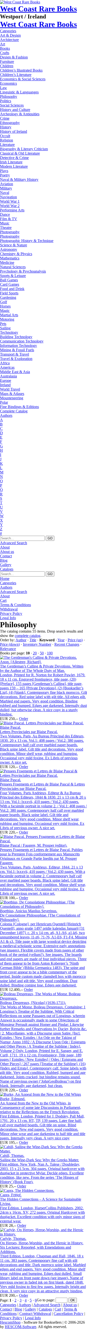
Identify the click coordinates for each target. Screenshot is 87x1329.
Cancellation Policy (68, 1314)
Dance (5, 214)
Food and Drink (12, 289)
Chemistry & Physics (16, 254)
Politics (5, 101)
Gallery (5, 565)
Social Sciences (12, 105)
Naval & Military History (19, 179)
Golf (3, 302)
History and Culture (15, 110)
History (5, 127)
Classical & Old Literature (20, 153)
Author (20, 640)
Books (5, 48)
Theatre (6, 228)
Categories (8, 31)
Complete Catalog (14, 411)
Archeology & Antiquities (19, 114)
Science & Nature (13, 245)
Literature (7, 144)
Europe (5, 380)
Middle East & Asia (15, 372)
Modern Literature (14, 166)
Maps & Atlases (12, 394)
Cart (3, 600)
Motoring (7, 319)
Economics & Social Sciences (22, 79)
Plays (4, 171)
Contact (6, 556)
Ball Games (9, 280)
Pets (3, 324)
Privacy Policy (11, 613)
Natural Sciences (13, 267)
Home (4, 579)
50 (42, 653)
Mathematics (9, 258)
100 (50, 653)
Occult (5, 136)
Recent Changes (66, 644)
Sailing (5, 328)
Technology (9, 332)
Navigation (8, 197)
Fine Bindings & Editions (19, 407)
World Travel (10, 389)
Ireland (5, 385)
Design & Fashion (14, 57)
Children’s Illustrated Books (21, 70)
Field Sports (9, 293)
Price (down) (10, 644)
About (5, 547)
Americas (7, 367)
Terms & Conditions (15, 605)
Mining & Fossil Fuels (17, 350)
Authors (6, 415)
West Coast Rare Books (38, 8)
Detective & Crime (14, 158)
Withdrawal (9, 609)
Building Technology (16, 337)
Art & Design (10, 35)
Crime (4, 118)
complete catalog (27, 636)
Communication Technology (22, 341)
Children (6, 66)
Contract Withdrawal (35, 1314)
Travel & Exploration (16, 359)
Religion (6, 140)
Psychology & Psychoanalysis (23, 271)
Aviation (6, 184)
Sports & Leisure (13, 276)
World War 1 (10, 201)
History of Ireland (13, 131)
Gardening (8, 297)
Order (23, 719)
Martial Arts (9, 315)
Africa (5, 363)
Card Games (9, 284)
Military (6, 188)
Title (32, 640)
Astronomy (8, 249)
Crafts (4, 53)
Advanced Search (13, 543)
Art (2, 44)
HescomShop (10, 1322)
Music (4, 223)
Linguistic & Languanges (19, 92)
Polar (4, 402)
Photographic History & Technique (26, 241)
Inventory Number (37, 644)
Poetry (5, 175)
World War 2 (10, 206)
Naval (4, 193)
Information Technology (18, 345)
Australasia (8, 376)
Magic (5, 311)
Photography (10, 232)
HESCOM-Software (20, 1327)
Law (3, 88)
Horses (5, 306)
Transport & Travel (14, 354)
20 (35, 653)
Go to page (45, 1300)
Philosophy (8, 96)
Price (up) (75, 640)
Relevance (8, 649)
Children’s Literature (15, 75)
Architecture (9, 40)
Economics (8, 83)
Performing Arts (12, 210)
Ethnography (10, 123)
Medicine (7, 262)
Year (61, 640)
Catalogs (6, 569)
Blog (3, 560)
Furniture (7, 61)
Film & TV (8, 219)
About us (7, 552)
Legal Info (8, 618)
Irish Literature (11, 162)
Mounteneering (11, 398)
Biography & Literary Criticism (24, 149)
